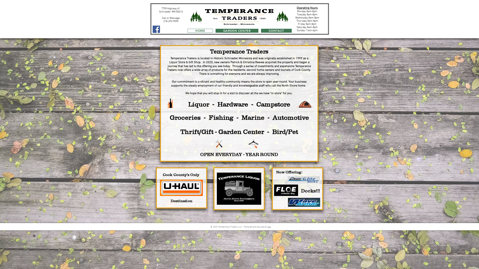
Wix (269, 227)
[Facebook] (156, 29)
